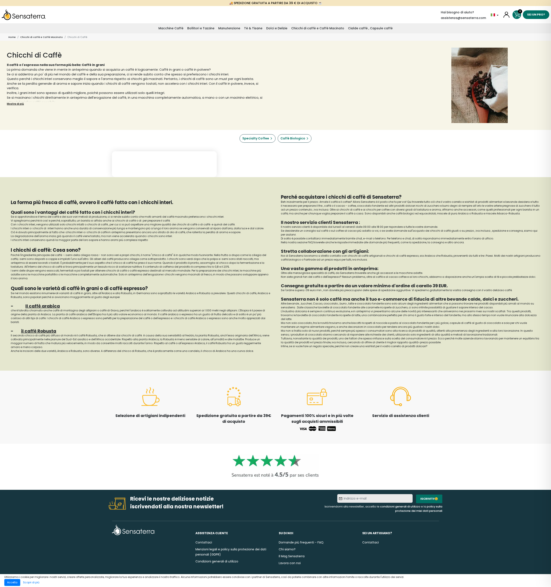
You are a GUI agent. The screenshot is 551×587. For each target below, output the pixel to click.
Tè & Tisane (253, 28)
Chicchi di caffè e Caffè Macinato (317, 28)
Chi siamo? (287, 549)
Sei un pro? (536, 14)
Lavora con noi (290, 563)
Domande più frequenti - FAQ (301, 542)
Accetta (12, 582)
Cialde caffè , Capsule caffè (370, 28)
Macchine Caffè (170, 28)
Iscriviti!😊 (429, 499)
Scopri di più (31, 582)
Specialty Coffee (255, 138)
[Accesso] (506, 14)
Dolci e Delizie (276, 28)
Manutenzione (229, 28)
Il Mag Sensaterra (292, 556)
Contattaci (203, 542)
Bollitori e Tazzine (200, 28)
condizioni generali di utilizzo (400, 506)
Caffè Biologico (292, 138)
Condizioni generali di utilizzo (216, 561)
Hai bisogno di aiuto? (457, 12)
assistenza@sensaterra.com (463, 18)
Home (12, 37)
